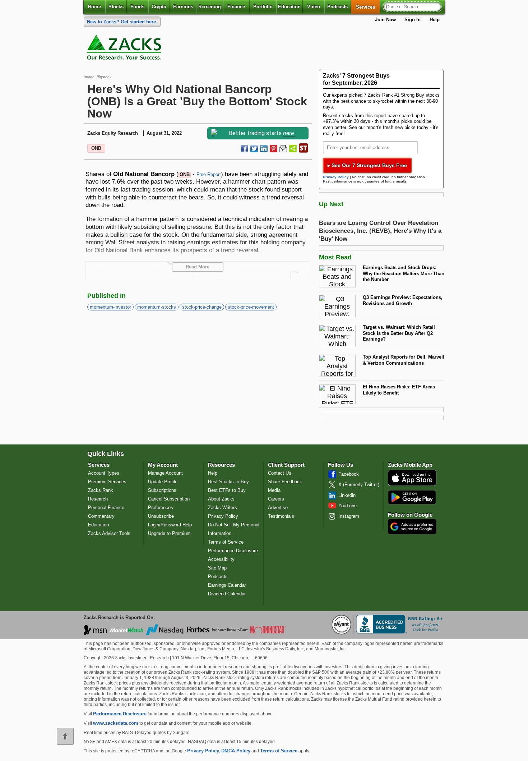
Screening (209, 6)
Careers (276, 499)
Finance (236, 6)
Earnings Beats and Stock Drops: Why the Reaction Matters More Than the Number (403, 273)
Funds (137, 6)
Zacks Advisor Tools (109, 533)
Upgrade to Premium (169, 533)
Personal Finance (106, 507)
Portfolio (263, 6)
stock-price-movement (251, 307)
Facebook (348, 474)
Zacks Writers (222, 507)
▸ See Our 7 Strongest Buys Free (367, 165)
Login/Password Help (170, 524)
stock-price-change (202, 307)
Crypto (159, 6)
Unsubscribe (161, 516)
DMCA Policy (235, 750)
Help (435, 19)
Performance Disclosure (233, 550)
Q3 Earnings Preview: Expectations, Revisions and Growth (403, 300)
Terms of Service (226, 542)
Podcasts (337, 6)
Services (368, 7)
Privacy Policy (336, 177)
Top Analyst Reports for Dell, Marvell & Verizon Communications (403, 360)
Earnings (183, 6)
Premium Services (107, 481)
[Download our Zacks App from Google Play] (412, 497)
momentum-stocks (156, 307)
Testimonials (281, 516)
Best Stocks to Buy (228, 481)
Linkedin (347, 495)
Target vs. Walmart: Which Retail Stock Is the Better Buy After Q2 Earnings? (399, 333)
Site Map (217, 568)
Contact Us (279, 473)
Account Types (103, 473)
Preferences (160, 507)
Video (313, 6)
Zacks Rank (100, 490)
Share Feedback (285, 481)
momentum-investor (110, 307)
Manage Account (165, 473)
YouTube (347, 505)
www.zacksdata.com (115, 723)
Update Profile (162, 481)
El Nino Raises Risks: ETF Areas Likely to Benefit (399, 390)
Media (274, 490)
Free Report (208, 174)
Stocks (116, 6)
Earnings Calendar (227, 585)
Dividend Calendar (227, 593)
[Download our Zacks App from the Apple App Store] (412, 485)
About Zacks (221, 499)
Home (94, 6)
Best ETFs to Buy (227, 490)
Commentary (101, 516)
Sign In (412, 19)
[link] (125, 48)
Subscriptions (162, 490)
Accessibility (221, 559)
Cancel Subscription (169, 499)
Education (289, 6)
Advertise (278, 507)
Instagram (348, 516)
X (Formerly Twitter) (358, 484)
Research (98, 499)
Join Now (385, 19)
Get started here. (122, 21)
